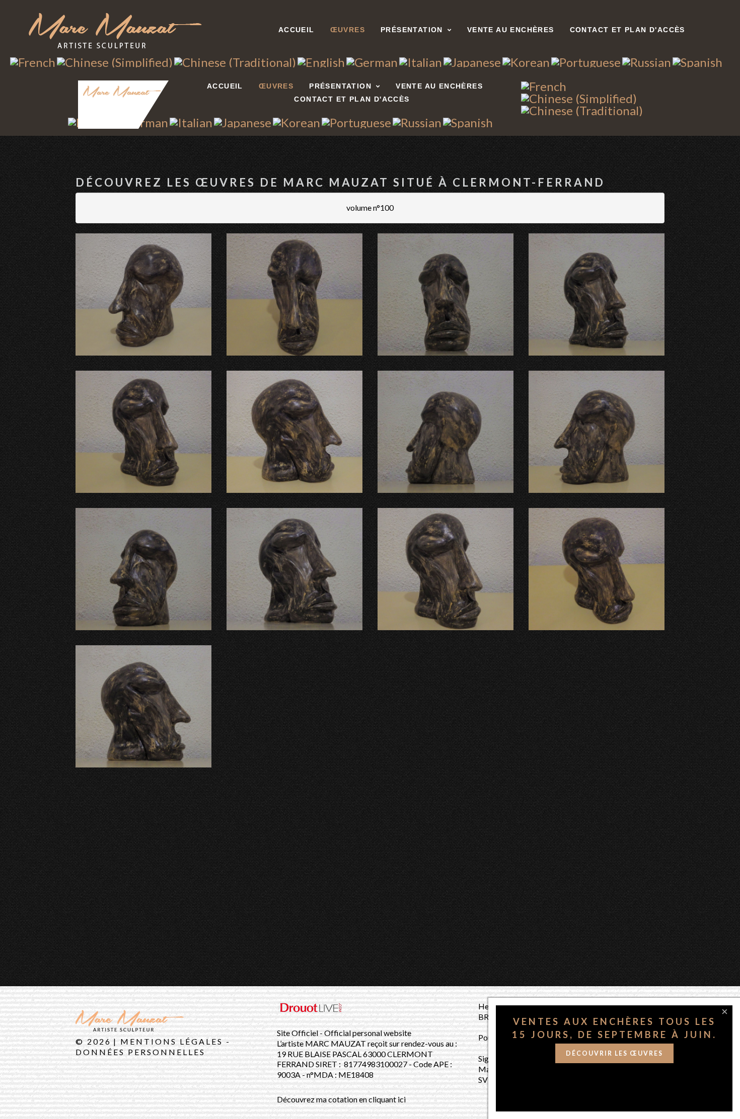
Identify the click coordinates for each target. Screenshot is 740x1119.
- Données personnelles (153, 1047)
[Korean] (526, 60)
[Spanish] (697, 60)
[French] (32, 60)
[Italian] (420, 60)
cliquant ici (387, 1099)
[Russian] (646, 60)
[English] (321, 60)
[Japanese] (472, 60)
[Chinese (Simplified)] (115, 60)
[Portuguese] (586, 60)
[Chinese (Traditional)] (235, 60)
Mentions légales (173, 1041)
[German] (372, 60)
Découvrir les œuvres (614, 1053)
